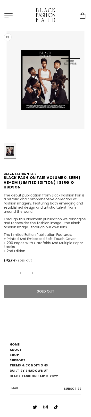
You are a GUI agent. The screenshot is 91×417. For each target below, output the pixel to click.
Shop (14, 355)
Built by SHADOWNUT (29, 371)
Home (15, 344)
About (16, 350)
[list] (45, 80)
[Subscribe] (72, 388)
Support (17, 360)
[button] (8, 15)
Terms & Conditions (29, 365)
